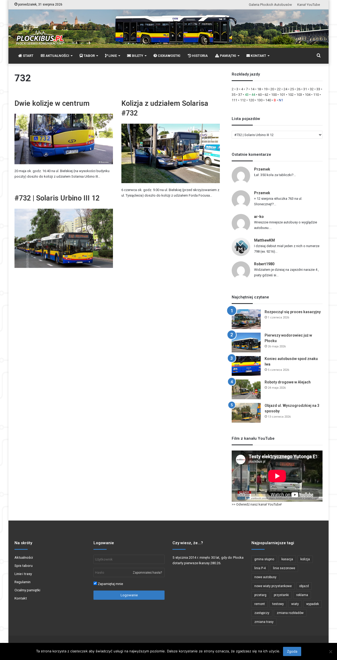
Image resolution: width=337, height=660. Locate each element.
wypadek (312, 604)
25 (292, 89)
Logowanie (129, 595)
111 (234, 100)
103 (299, 95)
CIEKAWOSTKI (168, 56)
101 (282, 95)
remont (259, 604)
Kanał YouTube (308, 5)
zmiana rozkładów (290, 613)
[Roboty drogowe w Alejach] (246, 389)
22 (279, 89)
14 (252, 89)
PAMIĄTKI (227, 56)
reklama (302, 595)
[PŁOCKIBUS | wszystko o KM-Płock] (39, 33)
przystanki (281, 595)
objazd (304, 586)
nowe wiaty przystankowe (273, 586)
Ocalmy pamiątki (27, 590)
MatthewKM (264, 240)
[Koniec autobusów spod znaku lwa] (246, 366)
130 (259, 100)
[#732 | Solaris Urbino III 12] (63, 238)
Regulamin (22, 582)
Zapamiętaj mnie (110, 584)
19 (265, 89)
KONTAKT (258, 56)
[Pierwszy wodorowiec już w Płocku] (246, 342)
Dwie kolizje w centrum (52, 103)
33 (318, 89)
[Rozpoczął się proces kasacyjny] (246, 319)
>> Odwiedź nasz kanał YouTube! (257, 504)
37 (240, 95)
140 (268, 100)
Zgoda (292, 651)
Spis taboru (23, 565)
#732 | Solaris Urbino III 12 (57, 198)
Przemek (262, 169)
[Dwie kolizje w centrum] (63, 139)
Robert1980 (264, 264)
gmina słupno (264, 559)
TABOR (89, 56)
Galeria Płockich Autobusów (270, 5)
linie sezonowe (284, 568)
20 (272, 89)
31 (305, 89)
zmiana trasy (264, 622)
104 (307, 95)
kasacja (287, 559)
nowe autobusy (265, 577)
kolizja (305, 559)
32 (312, 89)
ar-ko (259, 216)
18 (259, 89)
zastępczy (261, 613)
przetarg (260, 595)
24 (285, 89)
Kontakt (20, 598)
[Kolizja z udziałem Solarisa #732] (170, 153)
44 (253, 95)
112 (243, 100)
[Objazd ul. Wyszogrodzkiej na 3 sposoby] (246, 413)
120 (251, 100)
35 (233, 95)
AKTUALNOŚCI (57, 56)
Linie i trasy (23, 574)
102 (291, 95)
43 (247, 95)
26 (298, 89)
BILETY (137, 56)
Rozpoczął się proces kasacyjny (293, 312)
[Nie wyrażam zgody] (330, 651)
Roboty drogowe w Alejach (288, 382)
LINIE (112, 56)
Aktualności (23, 557)
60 (260, 95)
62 (266, 95)
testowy (278, 604)
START (27, 56)
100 (274, 95)
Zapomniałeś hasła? (147, 572)
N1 (281, 100)
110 (316, 95)
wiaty (295, 604)
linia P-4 (260, 568)
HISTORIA (199, 56)
